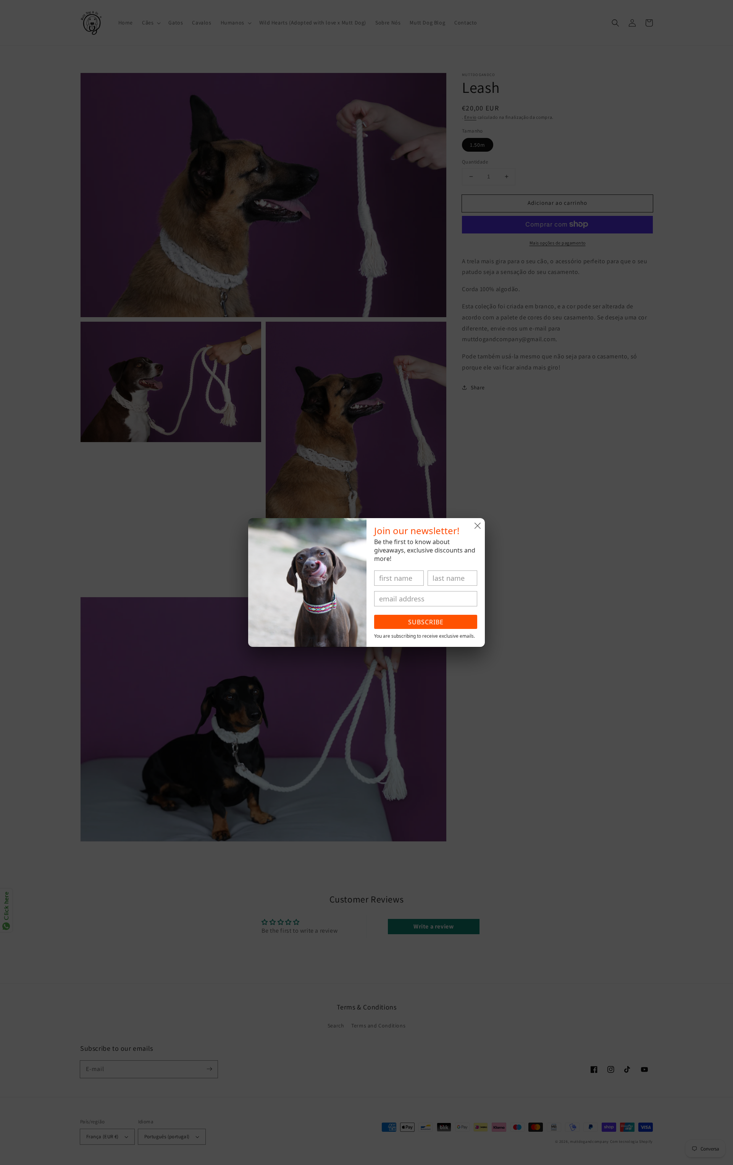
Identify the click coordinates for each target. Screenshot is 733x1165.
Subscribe (426, 622)
